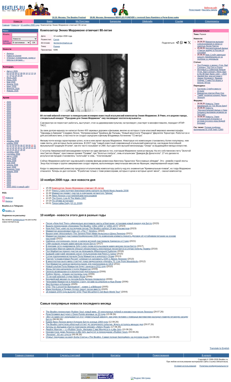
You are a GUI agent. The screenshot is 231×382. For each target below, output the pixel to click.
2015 (9, 124)
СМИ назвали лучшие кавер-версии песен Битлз (71, 243)
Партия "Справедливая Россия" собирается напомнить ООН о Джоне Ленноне (86, 259)
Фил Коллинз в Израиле (58, 284)
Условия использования (185, 366)
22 (35, 147)
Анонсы (10, 53)
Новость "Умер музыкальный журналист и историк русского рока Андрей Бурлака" (211, 120)
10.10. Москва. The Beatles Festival (69, 17)
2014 (9, 126)
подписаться (19, 220)
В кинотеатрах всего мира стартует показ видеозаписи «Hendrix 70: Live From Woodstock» (92, 261)
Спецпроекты (212, 21)
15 (16, 147)
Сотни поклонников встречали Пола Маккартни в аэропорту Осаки (80, 256)
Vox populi (7, 43)
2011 (9, 132)
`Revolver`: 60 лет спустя (58, 334)
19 (10, 75)
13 (32, 73)
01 (8, 145)
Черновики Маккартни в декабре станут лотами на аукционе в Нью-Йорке (83, 281)
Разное (56, 46)
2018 (9, 117)
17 (8, 75)
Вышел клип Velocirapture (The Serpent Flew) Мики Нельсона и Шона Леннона (85, 233)
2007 (9, 174)
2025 (9, 102)
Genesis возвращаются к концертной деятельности (72, 271)
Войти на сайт (210, 8)
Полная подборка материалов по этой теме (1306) (208, 128)
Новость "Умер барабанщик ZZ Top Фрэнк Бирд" (212, 104)
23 (13, 75)
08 (21, 73)
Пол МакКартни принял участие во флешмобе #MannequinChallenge (81, 251)
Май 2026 (11, 82)
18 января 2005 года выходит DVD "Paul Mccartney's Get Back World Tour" (83, 292)
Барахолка (115, 21)
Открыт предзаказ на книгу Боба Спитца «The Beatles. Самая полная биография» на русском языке (97, 337)
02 (8, 73)
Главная (6, 25)
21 (32, 147)
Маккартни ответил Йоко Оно (210, 93)
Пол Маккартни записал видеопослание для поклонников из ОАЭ (79, 264)
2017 (9, 119)
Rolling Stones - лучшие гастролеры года (67, 274)
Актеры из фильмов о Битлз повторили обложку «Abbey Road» (78, 327)
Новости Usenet (14, 55)
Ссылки (179, 21)
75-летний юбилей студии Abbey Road (65, 276)
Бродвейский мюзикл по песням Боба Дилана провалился (75, 279)
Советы (6, 41)
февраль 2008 (13, 169)
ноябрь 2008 (12, 143)
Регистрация (195, 10)
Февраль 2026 (13, 88)
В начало (206, 355)
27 (19, 150)
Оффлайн (147, 21)
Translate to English (219, 348)
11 (35, 145)
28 (21, 150)
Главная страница (24, 355)
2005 (9, 178)
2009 (9, 137)
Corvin (56, 39)
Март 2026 (11, 86)
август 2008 (12, 156)
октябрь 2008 (13, 152)
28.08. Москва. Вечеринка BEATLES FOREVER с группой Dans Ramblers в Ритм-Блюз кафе (134, 17)
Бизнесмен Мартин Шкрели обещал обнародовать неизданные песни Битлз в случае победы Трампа (98, 248)
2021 (9, 111)
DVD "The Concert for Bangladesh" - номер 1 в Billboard (73, 287)
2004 (9, 180)
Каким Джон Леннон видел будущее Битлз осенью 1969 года (77, 322)
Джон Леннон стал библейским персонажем (74, 195)
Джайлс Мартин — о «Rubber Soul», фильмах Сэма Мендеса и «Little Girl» (84, 329)
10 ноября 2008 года (30, 25)
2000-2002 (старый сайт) (18, 187)
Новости (18, 21)
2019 (9, 115)
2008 (9, 139)
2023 (9, 106)
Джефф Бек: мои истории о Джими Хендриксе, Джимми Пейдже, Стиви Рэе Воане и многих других (210, 79)
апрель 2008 (12, 165)
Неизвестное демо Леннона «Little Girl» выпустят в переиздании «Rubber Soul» (87, 332)
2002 (9, 184)
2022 (9, 108)
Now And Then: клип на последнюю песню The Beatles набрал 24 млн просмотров (87, 228)
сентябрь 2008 (13, 154)
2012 (9, 130)
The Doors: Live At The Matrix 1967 (69, 198)
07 (19, 73)
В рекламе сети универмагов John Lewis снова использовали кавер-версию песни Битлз (91, 246)
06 (16, 73)
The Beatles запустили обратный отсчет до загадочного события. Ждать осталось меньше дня (94, 324)
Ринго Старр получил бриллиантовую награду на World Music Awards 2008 (90, 190)
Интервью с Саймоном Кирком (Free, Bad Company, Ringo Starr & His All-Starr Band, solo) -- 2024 (212, 71)
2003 (9, 182)
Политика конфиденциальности (213, 366)
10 (27, 73)
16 (19, 147)
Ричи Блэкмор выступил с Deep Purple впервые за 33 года (75, 314)
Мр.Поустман (82, 21)
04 (16, 145)
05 (13, 73)
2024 (9, 104)
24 (16, 75)
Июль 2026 (12, 78)
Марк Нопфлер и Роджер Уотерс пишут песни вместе (73, 289)
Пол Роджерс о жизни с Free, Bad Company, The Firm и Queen (212, 66)
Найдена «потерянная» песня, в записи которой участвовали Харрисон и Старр (87, 241)
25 (19, 75)
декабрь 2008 (13, 141)
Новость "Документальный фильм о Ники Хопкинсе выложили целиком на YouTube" (212, 111)
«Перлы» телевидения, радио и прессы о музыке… (21, 59)
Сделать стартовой (70, 355)
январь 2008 (12, 171)
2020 (9, 113)
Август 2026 (12, 71)
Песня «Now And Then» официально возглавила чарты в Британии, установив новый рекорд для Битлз (99, 223)
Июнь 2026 (12, 80)
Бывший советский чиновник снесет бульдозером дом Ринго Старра (81, 254)
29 (24, 150)
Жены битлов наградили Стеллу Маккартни (68, 269)
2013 (9, 128)
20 (29, 147)
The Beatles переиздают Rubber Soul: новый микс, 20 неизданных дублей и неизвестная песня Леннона (99, 311)
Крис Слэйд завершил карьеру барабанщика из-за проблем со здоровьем (211, 57)
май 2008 (11, 163)
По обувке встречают (63, 201)
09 (24, 73)
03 (10, 73)
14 (35, 73)
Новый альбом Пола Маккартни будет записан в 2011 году (76, 266)
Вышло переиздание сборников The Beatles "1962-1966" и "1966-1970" (82, 226)
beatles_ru (10, 211)
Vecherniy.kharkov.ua (62, 43)
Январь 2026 (12, 91)
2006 (9, 176)
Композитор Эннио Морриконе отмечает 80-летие (78, 188)
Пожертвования (161, 355)
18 (24, 147)
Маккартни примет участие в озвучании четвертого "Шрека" (82, 193)
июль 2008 (11, 158)
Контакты (115, 355)
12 (29, 73)
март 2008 (11, 167)
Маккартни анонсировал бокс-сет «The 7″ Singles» (71, 231)
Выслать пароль (209, 10)
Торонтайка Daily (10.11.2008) (67, 203)
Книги (50, 21)
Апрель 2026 (12, 84)
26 (21, 75)
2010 (9, 134)
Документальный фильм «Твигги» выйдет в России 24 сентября (212, 50)
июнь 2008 (11, 160)
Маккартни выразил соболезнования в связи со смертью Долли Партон (210, 44)
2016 (9, 121)
